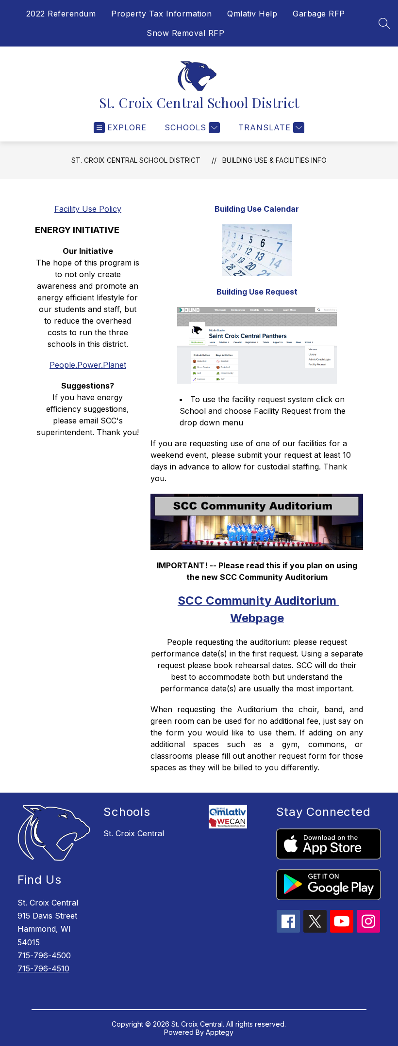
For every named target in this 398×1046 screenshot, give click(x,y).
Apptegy (219, 1032)
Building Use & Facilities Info (274, 160)
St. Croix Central (133, 833)
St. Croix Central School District (135, 160)
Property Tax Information (161, 13)
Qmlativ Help (252, 13)
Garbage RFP (319, 13)
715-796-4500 (44, 955)
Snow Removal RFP (185, 33)
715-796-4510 (43, 968)
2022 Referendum (61, 13)
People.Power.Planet (88, 365)
